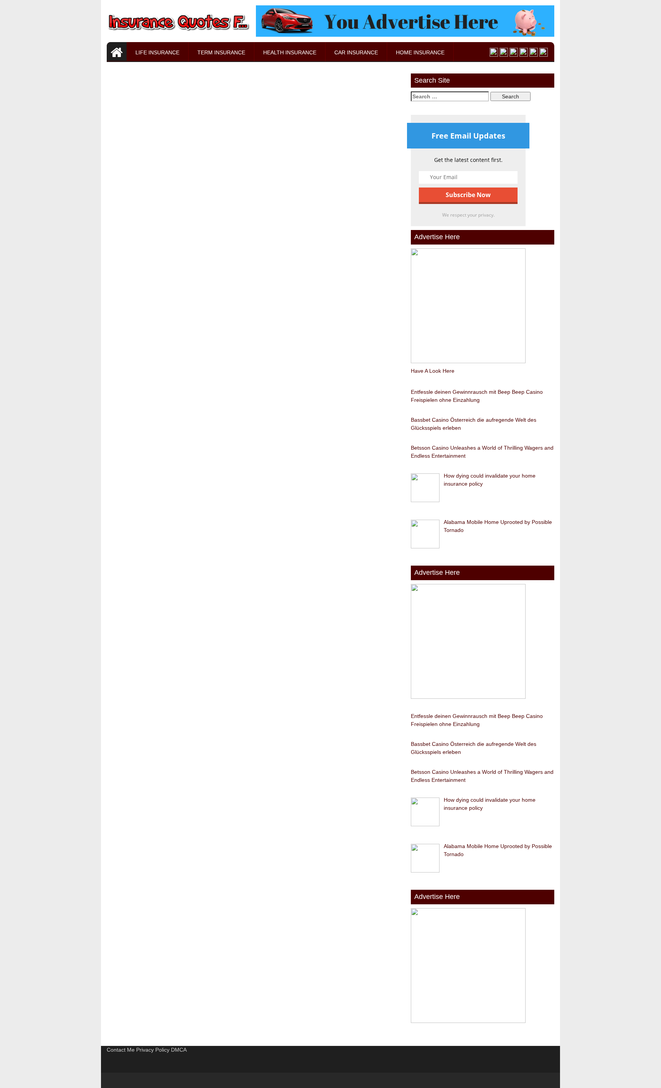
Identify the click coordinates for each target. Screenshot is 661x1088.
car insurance (356, 52)
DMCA (179, 1050)
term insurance (221, 52)
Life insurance (157, 52)
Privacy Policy (152, 1050)
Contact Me (121, 1050)
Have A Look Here (432, 371)
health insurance (289, 52)
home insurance (420, 52)
